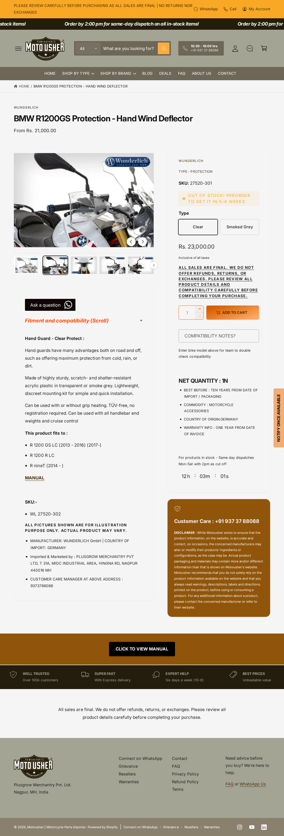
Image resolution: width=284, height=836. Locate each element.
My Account (259, 9)
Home (24, 86)
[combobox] (136, 48)
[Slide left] (131, 241)
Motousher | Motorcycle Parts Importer (56, 827)
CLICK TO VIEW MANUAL (142, 649)
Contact (179, 758)
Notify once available (278, 418)
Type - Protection (195, 171)
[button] (18, 48)
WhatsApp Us (253, 784)
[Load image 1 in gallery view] (27, 265)
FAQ (176, 766)
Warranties (129, 781)
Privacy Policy (185, 774)
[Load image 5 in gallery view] (141, 265)
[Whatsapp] (249, 48)
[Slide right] (142, 241)
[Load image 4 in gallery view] (112, 265)
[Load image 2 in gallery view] (55, 265)
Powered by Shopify (103, 827)
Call (233, 9)
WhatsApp (209, 9)
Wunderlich (26, 107)
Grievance (128, 766)
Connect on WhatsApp (140, 758)
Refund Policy (185, 781)
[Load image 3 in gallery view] (84, 265)
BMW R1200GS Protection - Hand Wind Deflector (81, 86)
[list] (142, 677)
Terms (178, 789)
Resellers (127, 774)
